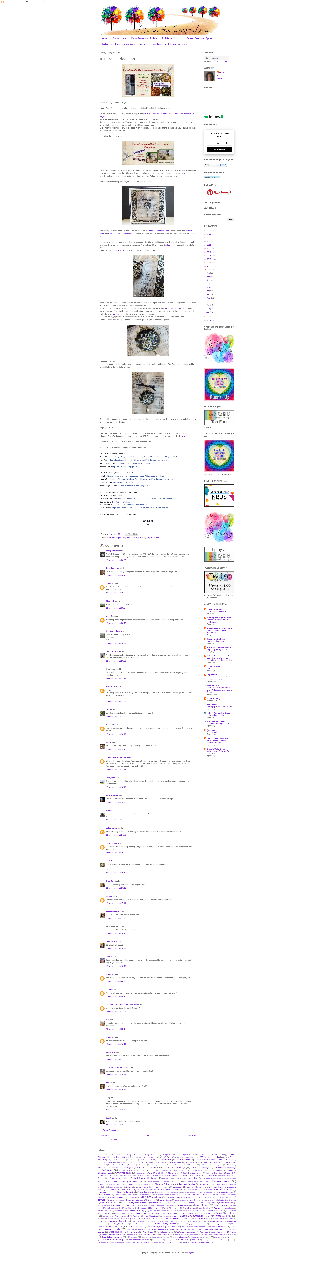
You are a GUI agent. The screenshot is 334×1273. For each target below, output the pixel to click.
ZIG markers (132, 1237)
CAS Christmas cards (146, 1167)
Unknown (110, 583)
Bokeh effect (143, 1165)
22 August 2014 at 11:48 (116, 701)
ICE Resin (171, 245)
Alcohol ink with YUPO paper (150, 1160)
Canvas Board (154, 1170)
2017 (209, 259)
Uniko (118, 1229)
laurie (108, 709)
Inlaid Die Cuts (156, 1203)
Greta (108, 1082)
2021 (209, 245)
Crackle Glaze (197, 1175)
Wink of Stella (179, 1234)
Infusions (125, 1203)
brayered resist (156, 1237)
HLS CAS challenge (152, 1197)
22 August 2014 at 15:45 (116, 873)
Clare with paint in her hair (117, 1067)
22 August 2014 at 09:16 (116, 593)
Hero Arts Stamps (165, 1200)
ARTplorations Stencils (209, 1157)
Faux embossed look (192, 1189)
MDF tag (163, 1208)
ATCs (225, 1157)
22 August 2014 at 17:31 (116, 903)
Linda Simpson (112, 861)
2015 (209, 266)
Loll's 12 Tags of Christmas (225, 1205)
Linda (221, 72)
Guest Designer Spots (199, 38)
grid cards (101, 1240)
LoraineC (110, 989)
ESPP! (209, 669)
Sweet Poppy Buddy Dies (178, 1221)
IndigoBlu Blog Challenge (226, 1200)
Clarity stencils (173, 1173)
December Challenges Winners (218, 724)
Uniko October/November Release (211, 1229)
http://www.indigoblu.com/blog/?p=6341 (134, 504)
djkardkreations (214, 666)
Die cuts (175, 1181)
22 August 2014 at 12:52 (116, 769)
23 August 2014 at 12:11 (116, 1059)
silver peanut (111, 941)
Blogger (190, 1253)
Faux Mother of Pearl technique (170, 1190)
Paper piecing (141, 1213)
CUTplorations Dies (137, 1170)
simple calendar (103, 1242)
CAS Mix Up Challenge (174, 1167)
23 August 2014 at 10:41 (116, 1044)
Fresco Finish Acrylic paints (122, 1192)
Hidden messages (180, 1200)
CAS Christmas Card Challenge (118, 1168)
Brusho (164, 1165)
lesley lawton (111, 828)
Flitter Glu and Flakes (223, 1189)
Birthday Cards (176, 1162)
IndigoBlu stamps (153, 538)
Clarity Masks (141, 1173)
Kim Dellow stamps (104, 1205)
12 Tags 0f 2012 (132, 1155)
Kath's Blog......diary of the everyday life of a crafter (219, 657)
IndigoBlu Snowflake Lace (158, 231)
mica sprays (196, 1240)
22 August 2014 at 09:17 (116, 608)
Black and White (191, 1162)
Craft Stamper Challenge (145, 1178)
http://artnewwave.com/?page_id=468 (136, 486)
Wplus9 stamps (221, 1235)
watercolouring (174, 1242)
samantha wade (113, 651)
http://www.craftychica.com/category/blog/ (133, 463)
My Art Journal (201, 1211)
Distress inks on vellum (115, 1187)
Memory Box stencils (121, 1210)
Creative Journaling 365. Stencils (157, 1181)
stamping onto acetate (159, 1242)
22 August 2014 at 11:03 (116, 678)
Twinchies (222, 1227)
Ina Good (110, 725)
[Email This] (126, 534)
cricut (208, 1237)
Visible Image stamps (165, 1232)
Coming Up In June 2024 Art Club (219, 707)
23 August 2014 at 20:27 (116, 1074)
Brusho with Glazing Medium (178, 1165)
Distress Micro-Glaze (145, 1184)
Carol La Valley (112, 843)
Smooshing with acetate (131, 1219)
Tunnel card (211, 1226)
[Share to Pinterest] (136, 534)
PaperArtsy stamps (186, 1213)
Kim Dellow (212, 705)
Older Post (191, 1135)
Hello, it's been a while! (215, 715)
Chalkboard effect (199, 1170)
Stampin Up (203, 1218)
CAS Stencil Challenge (200, 1168)
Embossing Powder (216, 1187)
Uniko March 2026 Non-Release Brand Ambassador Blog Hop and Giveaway (219, 690)
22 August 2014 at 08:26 (116, 560)
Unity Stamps (148, 1232)
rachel (108, 742)
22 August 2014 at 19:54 (116, 966)
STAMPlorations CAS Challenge (187, 1216)
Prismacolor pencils (122, 1216)
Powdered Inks (107, 1216)
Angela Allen (111, 687)
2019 (209, 252)
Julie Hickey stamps (208, 1203)
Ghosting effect (211, 1192)
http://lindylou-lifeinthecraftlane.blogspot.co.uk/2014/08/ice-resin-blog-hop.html (146, 479)
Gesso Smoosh (190, 1192)
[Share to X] (131, 534)
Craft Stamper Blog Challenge (118, 1178)
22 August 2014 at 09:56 (116, 623)
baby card (145, 1237)
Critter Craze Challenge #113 (217, 611)
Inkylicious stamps (138, 1203)
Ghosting (200, 1192)
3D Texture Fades (149, 1157)
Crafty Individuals (181, 1178)
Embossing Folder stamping (195, 1187)
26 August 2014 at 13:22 (116, 1110)
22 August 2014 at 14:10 (116, 820)
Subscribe (219, 149)
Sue (107, 1020)
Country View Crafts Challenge (177, 1175)
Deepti (108, 1118)
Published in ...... (171, 38)
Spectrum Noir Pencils (169, 1218)
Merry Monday (137, 1210)
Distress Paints (206, 1184)
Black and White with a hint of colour (215, 1162)
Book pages (153, 1165)
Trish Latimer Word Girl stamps (195, 1226)
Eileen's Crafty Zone (216, 749)
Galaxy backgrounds (146, 1192)
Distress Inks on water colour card (109, 1184)
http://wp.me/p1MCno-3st (123, 482)
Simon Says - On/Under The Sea (219, 660)
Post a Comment (110, 1130)
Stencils (123, 1221)
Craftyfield (110, 778)
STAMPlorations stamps (220, 1216)
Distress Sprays (220, 1184)
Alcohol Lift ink (133, 1160)
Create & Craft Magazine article (211, 1178)
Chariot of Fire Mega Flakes (120, 234)
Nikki (186, 173)
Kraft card (117, 1205)
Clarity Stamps (155, 1173)
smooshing (145, 1242)
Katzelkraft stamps (226, 1203)
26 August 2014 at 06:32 (116, 1089)
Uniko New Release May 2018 (182, 1229)
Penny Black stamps (226, 1213)
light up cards (171, 1240)
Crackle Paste (224, 1175)
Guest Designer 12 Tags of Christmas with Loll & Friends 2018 (159, 1194)
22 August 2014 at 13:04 (116, 787)
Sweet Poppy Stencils (166, 1224)
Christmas (230, 1170)
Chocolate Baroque (215, 1170)
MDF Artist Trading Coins (110, 1208)
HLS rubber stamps (223, 1197)
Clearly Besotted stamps (192, 1173)
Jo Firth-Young (213, 698)
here (183, 436)
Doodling (129, 1187)
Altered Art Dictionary (227, 1160)
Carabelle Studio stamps (170, 1170)
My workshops (216, 1210)
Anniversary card (107, 1162)
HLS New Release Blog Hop (204, 1197)
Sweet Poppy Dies (216, 1221)
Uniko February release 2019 (157, 1229)
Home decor (193, 1200)
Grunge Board (119, 1194)
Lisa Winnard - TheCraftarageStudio (122, 1004)
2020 (209, 248)
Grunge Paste (131, 1194)
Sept (208, 284)
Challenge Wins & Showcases (117, 44)
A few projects (212, 732)
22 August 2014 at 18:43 (116, 933)
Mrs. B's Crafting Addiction (219, 647)
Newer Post (105, 1135)
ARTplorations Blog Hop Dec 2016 (185, 1157)
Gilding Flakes (104, 1195)
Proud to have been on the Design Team (163, 44)
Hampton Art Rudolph (117, 1200)
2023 (209, 238)
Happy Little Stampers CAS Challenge (140, 1200)
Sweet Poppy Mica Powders (118, 1224)
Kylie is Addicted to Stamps (219, 713)
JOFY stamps (190, 1203)
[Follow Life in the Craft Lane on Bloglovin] (215, 166)
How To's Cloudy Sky (208, 1200)
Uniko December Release (135, 1229)
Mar (208, 305)
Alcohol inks (167, 1160)
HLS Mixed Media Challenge (179, 1197)
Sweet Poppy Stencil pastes (141, 1224)
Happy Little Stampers (217, 721)
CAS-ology (122, 1170)
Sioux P (109, 896)
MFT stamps (174, 1208)
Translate (223, 61)
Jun (208, 294)
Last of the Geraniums (215, 641)
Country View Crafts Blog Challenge (150, 1175)
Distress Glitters (204, 1181)
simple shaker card (132, 1242)
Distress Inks (220, 1181)
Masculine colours (205, 1208)
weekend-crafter (113, 911)
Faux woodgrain (206, 1189)
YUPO (232, 1234)
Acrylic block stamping (118, 1160)
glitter (230, 1237)
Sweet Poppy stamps (218, 1224)
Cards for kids (186, 1170)
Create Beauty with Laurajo (118, 757)
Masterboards (229, 1208)
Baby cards (155, 1162)
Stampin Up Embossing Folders (223, 1218)
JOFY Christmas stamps (175, 1203)
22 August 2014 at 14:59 (116, 835)
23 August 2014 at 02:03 (116, 1011)
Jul (207, 291)
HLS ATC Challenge (115, 1197)
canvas (166, 1237)
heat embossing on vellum (139, 1240)
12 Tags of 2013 (150, 1155)
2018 (209, 256)
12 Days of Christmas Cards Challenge (110, 1155)
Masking (216, 1208)
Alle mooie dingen (114, 631)
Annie (108, 810)
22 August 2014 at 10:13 (116, 661)
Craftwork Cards (167, 1178)
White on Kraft (151, 1234)
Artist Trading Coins (140, 1162)
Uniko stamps (115, 1232)
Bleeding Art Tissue (128, 1165)
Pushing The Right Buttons (219, 618)
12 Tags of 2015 (186, 1155)
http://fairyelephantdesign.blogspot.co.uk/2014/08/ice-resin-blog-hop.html (137, 476)
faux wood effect (219, 1237)
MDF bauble (141, 1208)
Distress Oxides (187, 1184)
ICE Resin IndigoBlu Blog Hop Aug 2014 (122, 538)
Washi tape (204, 1232)
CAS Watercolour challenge (225, 1168)
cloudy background (197, 1237)
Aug (208, 287)
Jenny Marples (112, 550)
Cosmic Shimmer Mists (128, 1175)
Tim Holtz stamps (113, 1226)
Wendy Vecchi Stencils (135, 1234)
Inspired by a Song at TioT (217, 650)
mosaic (231, 1240)
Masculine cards (189, 1208)
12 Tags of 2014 (168, 1155)
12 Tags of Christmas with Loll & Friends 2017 (210, 1155)
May (208, 298)
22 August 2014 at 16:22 (116, 888)
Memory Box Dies (104, 1211)
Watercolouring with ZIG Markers (223, 1232)
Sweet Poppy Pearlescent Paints (157, 1221)
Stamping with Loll (215, 609)
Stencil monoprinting (106, 1221)
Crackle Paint (212, 1175)
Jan (208, 312)
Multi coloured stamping (186, 1210)
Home (103, 38)
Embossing (177, 1187)
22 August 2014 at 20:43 (116, 996)
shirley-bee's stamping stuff (219, 628)
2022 (209, 241)
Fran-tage (102, 1192)
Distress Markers (129, 1184)
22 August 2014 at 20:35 (116, 981)
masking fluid (183, 1240)
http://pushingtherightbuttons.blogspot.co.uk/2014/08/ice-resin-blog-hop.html (145, 457)
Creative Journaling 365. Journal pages (128, 1182)
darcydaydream (112, 568)
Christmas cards (123, 1173)
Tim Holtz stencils (135, 1227)
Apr (208, 301)
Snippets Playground (150, 1218)
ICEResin (141, 538)
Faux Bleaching (130, 1190)
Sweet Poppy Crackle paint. (198, 1221)
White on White (166, 1235)
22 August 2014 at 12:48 (116, 749)
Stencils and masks (138, 1221)
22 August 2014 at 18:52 (116, 948)
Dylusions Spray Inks (144, 1187)
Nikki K (109, 616)
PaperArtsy (212, 675)
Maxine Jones (112, 795)
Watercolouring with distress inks (112, 1235)
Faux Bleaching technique (147, 1189)
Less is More (200, 1205)
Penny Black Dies (204, 1213)
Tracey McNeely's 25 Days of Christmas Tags (164, 1227)
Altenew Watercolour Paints (204, 1160)
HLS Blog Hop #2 (133, 1197)
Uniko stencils (133, 1232)
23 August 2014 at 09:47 (116, 1029)
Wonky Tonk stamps (206, 1234)
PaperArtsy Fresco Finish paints (163, 1213)
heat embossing (115, 1239)
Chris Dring (111, 881)
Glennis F (110, 601)
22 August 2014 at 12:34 (116, 734)
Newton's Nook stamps (123, 1213)
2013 (209, 317)
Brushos (192, 1165)
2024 (209, 234)
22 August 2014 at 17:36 (116, 918)
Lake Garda (141, 1205)
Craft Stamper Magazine (217, 738)
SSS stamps (165, 1216)
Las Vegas (151, 1205)
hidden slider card (158, 1240)
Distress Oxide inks (164, 1184)
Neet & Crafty (213, 685)
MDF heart (153, 1208)
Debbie (109, 957)
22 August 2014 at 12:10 (116, 716)
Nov (208, 276)
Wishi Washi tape (191, 1234)
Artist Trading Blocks (123, 1162)
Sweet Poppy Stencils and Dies (194, 1224)
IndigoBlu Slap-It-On (173, 308)
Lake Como (130, 1205)
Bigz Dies (164, 1162)
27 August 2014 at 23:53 (116, 1125)
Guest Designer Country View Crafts (197, 1195)
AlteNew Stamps (183, 1160)
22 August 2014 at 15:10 (116, 853)
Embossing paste (114, 1190)
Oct (208, 280)
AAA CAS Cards (164, 1157)
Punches (136, 1216)
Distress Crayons (190, 1181)
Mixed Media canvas (169, 1210)
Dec (208, 273)
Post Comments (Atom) (120, 1140)
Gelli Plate (160, 1192)
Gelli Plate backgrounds (174, 1192)
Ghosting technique (226, 1192)
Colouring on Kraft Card (213, 1173)
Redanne (211, 730)
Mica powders (155, 1211)
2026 (209, 231)
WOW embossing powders (186, 1232)
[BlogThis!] (129, 534)
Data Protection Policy (144, 38)
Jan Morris (110, 1052)
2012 (209, 320)
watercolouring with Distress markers (197, 1242)
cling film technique (180, 1237)
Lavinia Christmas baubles (165, 1205)
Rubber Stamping (149, 1216)
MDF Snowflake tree (127, 1208)
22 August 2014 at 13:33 (116, 802)
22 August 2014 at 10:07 (116, 643)
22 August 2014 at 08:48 (116, 575)
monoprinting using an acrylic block (215, 1240)
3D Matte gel (136, 1157)
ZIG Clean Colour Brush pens (110, 1237)
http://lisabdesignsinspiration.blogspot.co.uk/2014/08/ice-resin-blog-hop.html (141, 460)
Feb (208, 309)
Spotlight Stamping (190, 1218)
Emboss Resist (162, 1187)
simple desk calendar (117, 1242)
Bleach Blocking (113, 1165)
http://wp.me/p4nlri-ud (121, 502)
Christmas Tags (104, 1173)
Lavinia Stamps (183, 1205)
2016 (209, 263)
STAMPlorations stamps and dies (108, 1218)
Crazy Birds (193, 1178)
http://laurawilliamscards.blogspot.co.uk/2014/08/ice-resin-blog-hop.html (143, 499)
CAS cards (107, 1170)
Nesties (108, 1213)
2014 (209, 270)
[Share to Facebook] (134, 534)
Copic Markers (112, 1175)
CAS (202, 1165)
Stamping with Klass (216, 639)
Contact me (119, 38)
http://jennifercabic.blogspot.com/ (125, 467)
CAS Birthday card (216, 1165)
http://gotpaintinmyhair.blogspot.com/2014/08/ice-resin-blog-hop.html (140, 508)
